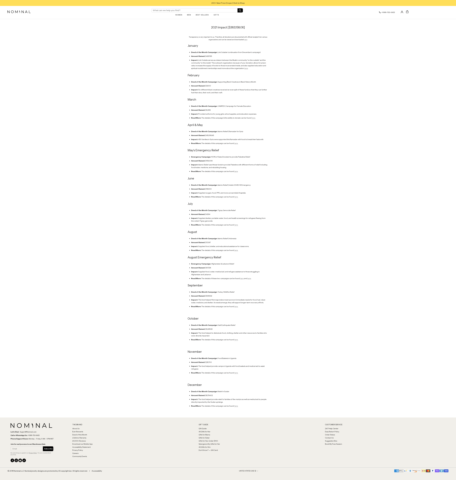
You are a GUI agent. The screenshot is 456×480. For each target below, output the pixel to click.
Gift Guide (203, 428)
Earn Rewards (77, 432)
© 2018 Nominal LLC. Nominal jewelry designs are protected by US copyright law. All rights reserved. (48, 471)
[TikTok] (24, 460)
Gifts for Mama (204, 435)
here (245, 40)
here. (254, 118)
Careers (75, 453)
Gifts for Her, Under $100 (208, 441)
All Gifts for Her (204, 432)
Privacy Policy (33, 453)
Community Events (79, 456)
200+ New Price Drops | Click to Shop (228, 3)
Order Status (330, 435)
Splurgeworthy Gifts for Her (209, 444)
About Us (75, 428)
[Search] (240, 10)
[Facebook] (12, 460)
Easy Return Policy (332, 432)
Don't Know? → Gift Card (208, 450)
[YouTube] (20, 460)
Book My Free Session (333, 444)
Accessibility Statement (81, 447)
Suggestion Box (331, 441)
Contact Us (329, 438)
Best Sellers (202, 15)
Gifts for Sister (204, 438)
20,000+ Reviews (79, 441)
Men (189, 15)
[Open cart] (407, 11)
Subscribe (48, 449)
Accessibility (97, 471)
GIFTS (216, 15)
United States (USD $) (247, 471)
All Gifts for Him (205, 447)
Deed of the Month (79, 435)
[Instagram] (16, 460)
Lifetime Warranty (79, 438)
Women (178, 15)
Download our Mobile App (82, 444)
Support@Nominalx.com (28, 432)
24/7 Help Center (331, 428)
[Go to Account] (402, 12)
